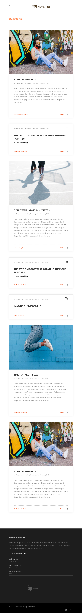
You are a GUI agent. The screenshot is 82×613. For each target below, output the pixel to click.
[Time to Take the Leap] (41, 347)
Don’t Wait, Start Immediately (32, 210)
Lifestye (27, 214)
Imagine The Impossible (27, 306)
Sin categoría (33, 83)
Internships (17, 114)
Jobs (15, 316)
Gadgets (17, 151)
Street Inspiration (25, 79)
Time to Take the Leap (26, 374)
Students (25, 114)
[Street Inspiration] (41, 52)
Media (27, 83)
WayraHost (19, 83)
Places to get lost (15, 571)
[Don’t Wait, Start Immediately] (41, 183)
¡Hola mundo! (13, 559)
